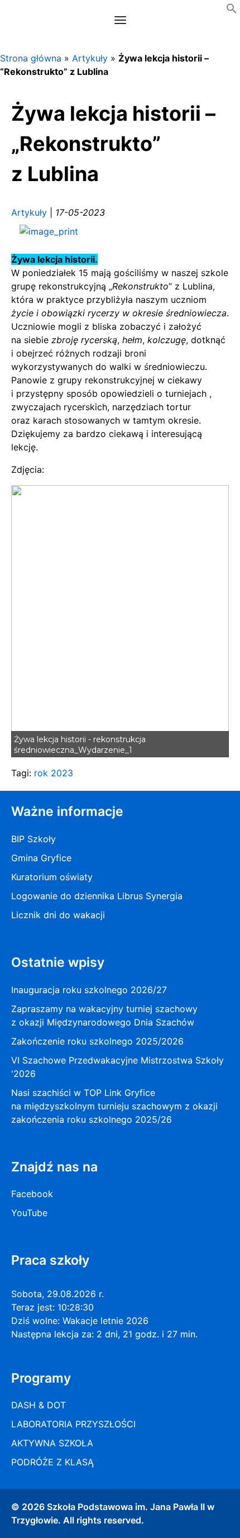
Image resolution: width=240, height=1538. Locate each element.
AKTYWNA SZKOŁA (52, 1443)
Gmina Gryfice (41, 857)
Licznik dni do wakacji (58, 914)
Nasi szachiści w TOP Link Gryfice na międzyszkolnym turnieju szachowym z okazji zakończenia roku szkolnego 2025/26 (114, 1106)
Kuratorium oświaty (52, 876)
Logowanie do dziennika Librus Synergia (97, 895)
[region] (120, 621)
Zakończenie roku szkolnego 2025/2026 (97, 1041)
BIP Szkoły (33, 838)
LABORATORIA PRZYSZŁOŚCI (73, 1424)
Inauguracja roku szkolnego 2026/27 (89, 989)
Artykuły (90, 58)
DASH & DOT (38, 1405)
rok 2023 (53, 773)
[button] (231, 10)
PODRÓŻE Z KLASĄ (52, 1462)
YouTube (29, 1212)
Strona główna (30, 58)
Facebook (32, 1193)
